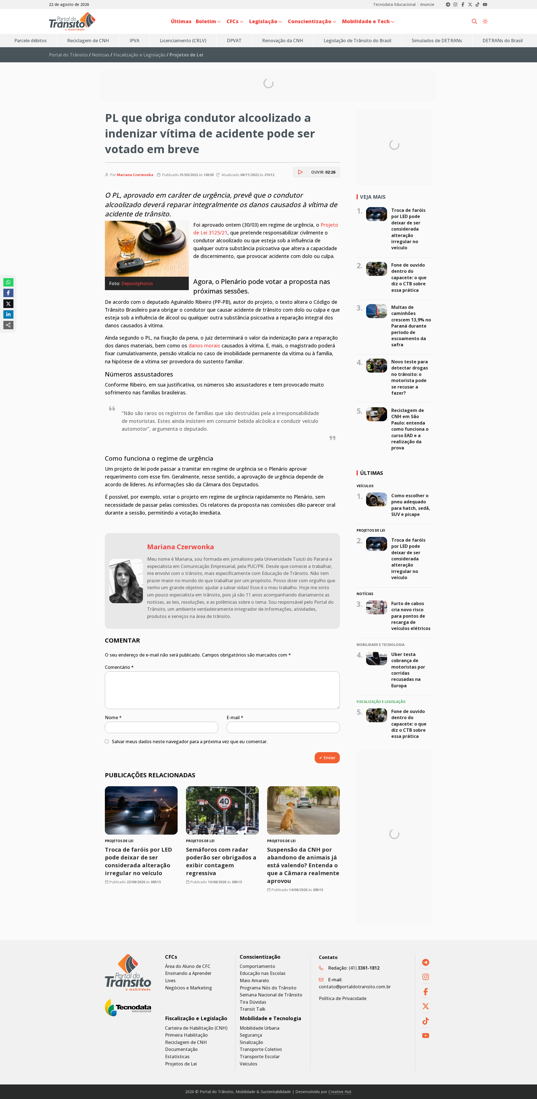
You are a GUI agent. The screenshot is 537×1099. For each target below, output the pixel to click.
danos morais (204, 345)
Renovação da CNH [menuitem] (282, 40)
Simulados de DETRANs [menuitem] (437, 40)
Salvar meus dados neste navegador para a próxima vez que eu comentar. (190, 741)
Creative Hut (339, 1091)
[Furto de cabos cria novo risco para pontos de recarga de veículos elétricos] (376, 607)
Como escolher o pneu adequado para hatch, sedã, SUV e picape (410, 504)
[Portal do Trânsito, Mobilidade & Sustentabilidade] (128, 972)
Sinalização (251, 1042)
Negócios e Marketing (188, 988)
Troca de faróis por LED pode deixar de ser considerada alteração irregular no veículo (138, 861)
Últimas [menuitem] (181, 21)
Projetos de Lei (181, 1064)
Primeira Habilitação (186, 1035)
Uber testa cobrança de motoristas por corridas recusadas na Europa (408, 669)
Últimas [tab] (371, 472)
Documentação (181, 1049)
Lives (170, 980)
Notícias (100, 55)
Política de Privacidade (342, 998)
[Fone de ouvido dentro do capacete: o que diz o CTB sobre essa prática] (376, 269)
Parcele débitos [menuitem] (30, 40)
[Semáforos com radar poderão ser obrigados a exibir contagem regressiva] (222, 810)
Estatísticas (177, 1056)
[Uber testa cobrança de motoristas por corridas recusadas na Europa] (376, 658)
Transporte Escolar (260, 1056)
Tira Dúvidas (253, 1002)
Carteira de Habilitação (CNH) (196, 1028)
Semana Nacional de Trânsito (271, 995)
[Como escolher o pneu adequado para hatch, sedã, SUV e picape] (376, 499)
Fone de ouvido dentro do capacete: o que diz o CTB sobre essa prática (409, 277)
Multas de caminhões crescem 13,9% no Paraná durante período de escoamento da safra (411, 326)
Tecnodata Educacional (394, 4)
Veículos (248, 1064)
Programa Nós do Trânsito (268, 988)
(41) (364, 968)
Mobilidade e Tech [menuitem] (366, 21)
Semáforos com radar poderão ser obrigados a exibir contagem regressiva (221, 861)
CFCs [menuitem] (233, 21)
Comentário (119, 667)
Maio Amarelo (254, 980)
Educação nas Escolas (263, 973)
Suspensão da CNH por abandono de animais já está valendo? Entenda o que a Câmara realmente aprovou (303, 865)
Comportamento (257, 966)
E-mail (235, 717)
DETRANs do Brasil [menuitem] (502, 40)
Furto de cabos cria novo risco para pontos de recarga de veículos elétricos (410, 616)
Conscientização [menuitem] (309, 21)
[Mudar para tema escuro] (485, 21)
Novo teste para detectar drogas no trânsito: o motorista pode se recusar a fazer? (409, 377)
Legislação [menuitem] (263, 21)
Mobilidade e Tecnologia (270, 1018)
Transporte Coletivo (261, 1049)
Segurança (251, 1035)
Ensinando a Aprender (188, 973)
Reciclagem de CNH (186, 1042)
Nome (113, 717)
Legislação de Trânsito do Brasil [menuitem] (357, 40)
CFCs (171, 957)
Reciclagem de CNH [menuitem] (88, 40)
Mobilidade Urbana (259, 1028)
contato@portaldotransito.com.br (355, 987)
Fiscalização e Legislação (139, 55)
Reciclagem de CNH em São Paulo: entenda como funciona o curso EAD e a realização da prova (409, 429)
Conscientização (260, 957)
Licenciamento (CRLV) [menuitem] (183, 40)
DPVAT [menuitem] (234, 40)
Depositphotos (137, 283)
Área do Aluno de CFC (187, 966)
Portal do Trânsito (68, 55)
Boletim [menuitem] (206, 21)
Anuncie (427, 4)
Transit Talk (252, 1009)
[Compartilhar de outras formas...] (8, 325)
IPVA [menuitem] (134, 40)
